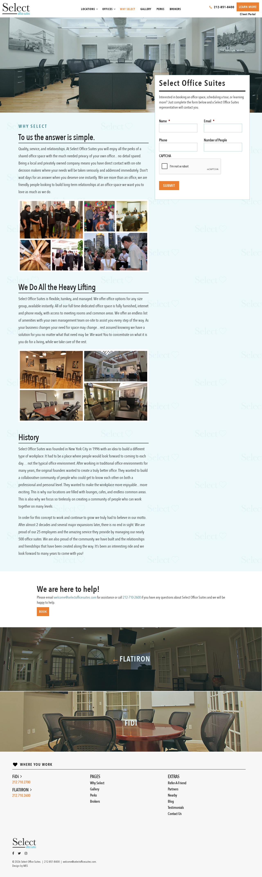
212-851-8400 (52, 861)
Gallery (94, 789)
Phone (163, 140)
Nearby (172, 795)
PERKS (160, 9)
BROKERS (175, 9)
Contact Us (175, 813)
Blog (171, 801)
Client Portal (248, 14)
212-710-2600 (132, 597)
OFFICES (107, 9)
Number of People (215, 140)
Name (164, 121)
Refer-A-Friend (177, 783)
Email (209, 121)
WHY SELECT (127, 9)
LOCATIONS (88, 9)
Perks (93, 795)
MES (25, 866)
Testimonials (176, 807)
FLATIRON (20, 790)
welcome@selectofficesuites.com (75, 597)
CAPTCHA (165, 156)
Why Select (97, 783)
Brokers (95, 801)
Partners (173, 789)
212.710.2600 (21, 795)
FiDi (16, 777)
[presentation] (190, 167)
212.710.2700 (21, 782)
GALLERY (145, 9)
